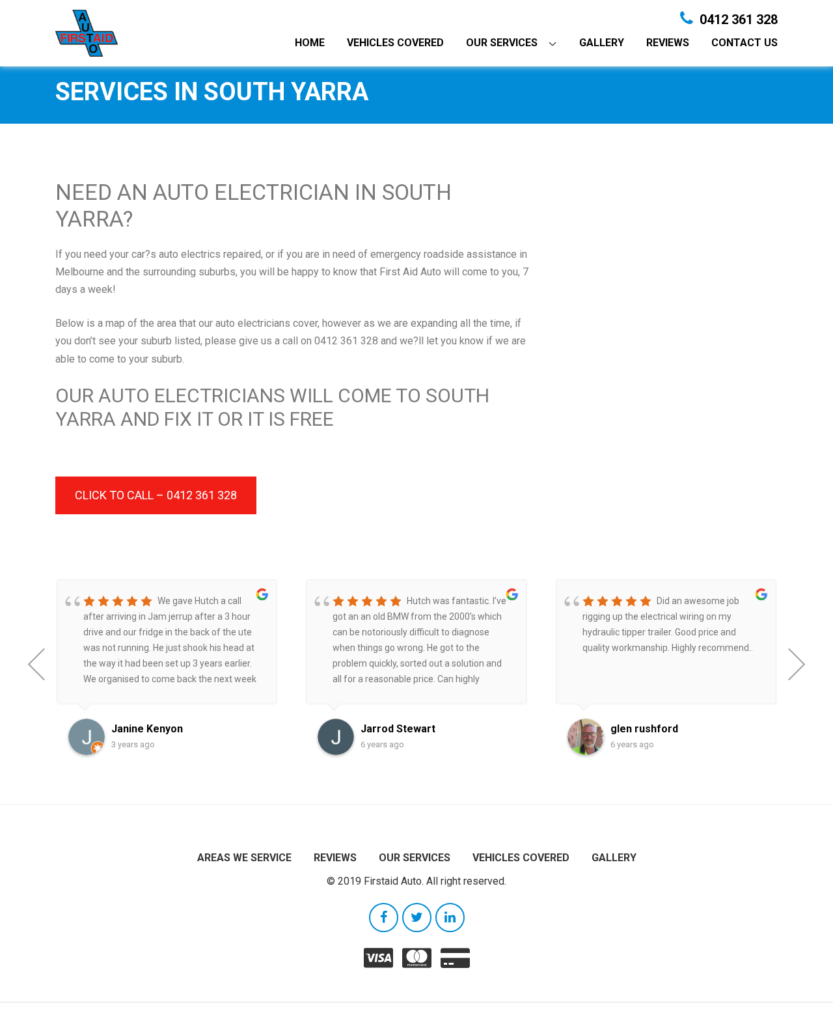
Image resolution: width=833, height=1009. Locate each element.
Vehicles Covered (395, 42)
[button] (155, 495)
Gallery (601, 42)
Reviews (667, 42)
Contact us (744, 42)
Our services (502, 42)
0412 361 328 (739, 19)
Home (310, 42)
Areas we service (244, 857)
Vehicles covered (520, 857)
